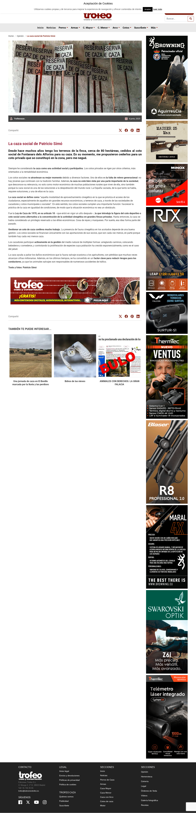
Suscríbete (140, 27)
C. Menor (103, 27)
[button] (67, 27)
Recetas (145, 805)
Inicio (40, 27)
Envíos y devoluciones (69, 775)
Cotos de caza (106, 801)
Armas (74, 27)
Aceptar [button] (147, 9)
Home (11, 36)
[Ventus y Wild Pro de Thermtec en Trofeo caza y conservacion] (167, 377)
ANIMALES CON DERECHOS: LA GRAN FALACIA (119, 383)
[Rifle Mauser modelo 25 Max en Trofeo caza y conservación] (167, 141)
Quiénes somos (66, 796)
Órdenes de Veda (149, 791)
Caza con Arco (106, 797)
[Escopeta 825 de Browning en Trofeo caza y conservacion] (167, 77)
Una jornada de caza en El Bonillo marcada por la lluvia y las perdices (30, 383)
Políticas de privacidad (69, 780)
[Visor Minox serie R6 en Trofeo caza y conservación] (167, 184)
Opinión (20, 36)
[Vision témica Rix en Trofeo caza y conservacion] (167, 248)
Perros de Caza (107, 780)
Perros (62, 27)
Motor (102, 805)
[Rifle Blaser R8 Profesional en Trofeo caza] (167, 461)
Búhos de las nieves (75, 381)
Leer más (157, 9)
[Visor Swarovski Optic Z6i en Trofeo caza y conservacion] (167, 631)
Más (153, 27)
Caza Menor (105, 793)
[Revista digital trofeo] (75, 290)
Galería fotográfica (149, 800)
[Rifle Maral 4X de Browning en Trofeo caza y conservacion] (167, 546)
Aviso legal (64, 771)
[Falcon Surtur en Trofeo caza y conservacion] (167, 312)
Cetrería (145, 781)
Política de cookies (67, 784)
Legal (143, 786)
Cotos (126, 27)
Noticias (51, 27)
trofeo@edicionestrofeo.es (28, 791)
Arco (115, 27)
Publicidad (64, 801)
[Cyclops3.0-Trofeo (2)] (167, 717)
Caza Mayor (105, 788)
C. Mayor (88, 27)
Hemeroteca (146, 776)
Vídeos (144, 795)
